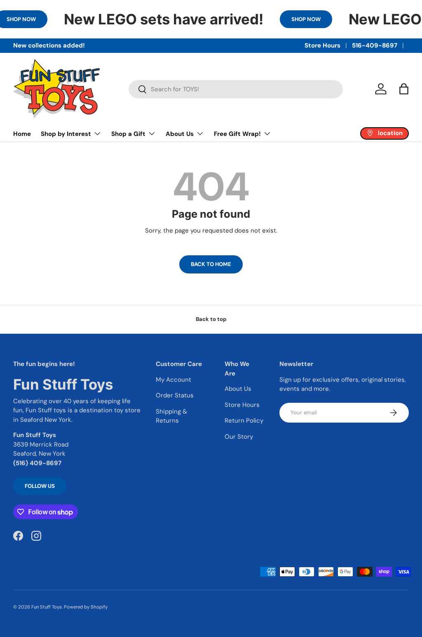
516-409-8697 (374, 45)
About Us (238, 389)
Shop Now (306, 19)
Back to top (211, 319)
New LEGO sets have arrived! (163, 19)
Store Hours (322, 45)
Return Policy (244, 420)
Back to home (211, 264)
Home (22, 134)
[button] (404, 89)
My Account (173, 380)
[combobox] (236, 89)
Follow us (40, 486)
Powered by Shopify (86, 607)
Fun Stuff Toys (46, 607)
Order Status (175, 395)
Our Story (239, 437)
